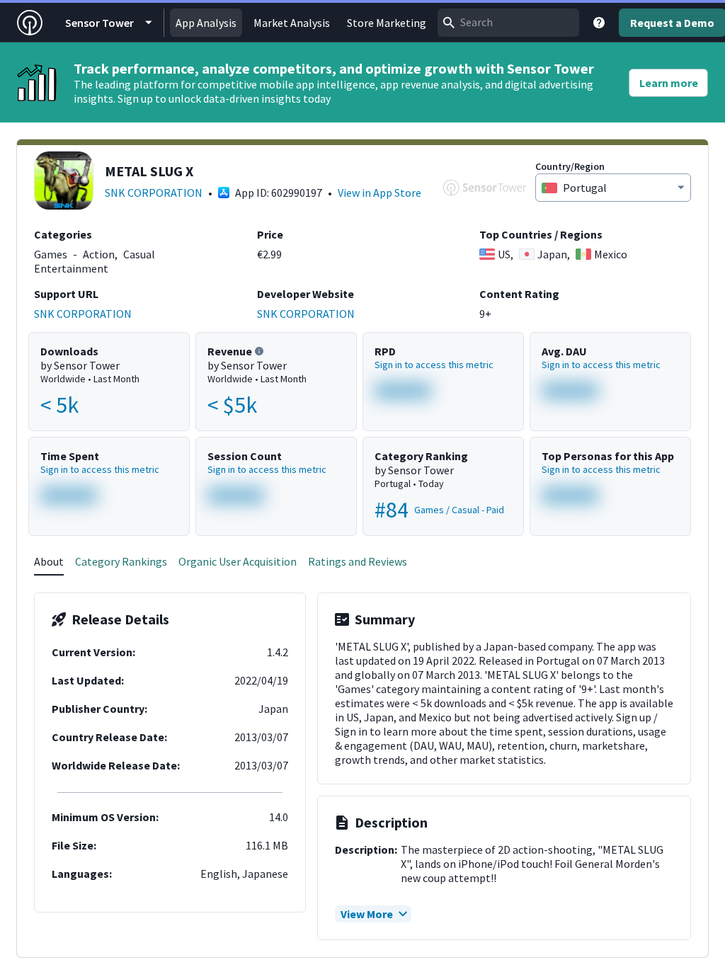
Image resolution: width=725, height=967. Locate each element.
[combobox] (508, 22)
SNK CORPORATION (153, 192)
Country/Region (570, 166)
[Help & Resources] (599, 22)
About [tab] (49, 561)
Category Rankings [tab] (121, 561)
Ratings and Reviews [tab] (357, 561)
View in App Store (379, 192)
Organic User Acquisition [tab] (237, 561)
